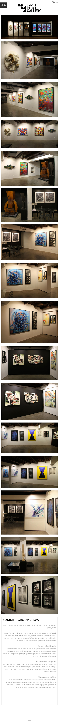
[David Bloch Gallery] (29, 8)
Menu (3, 5)
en (56, 2)
